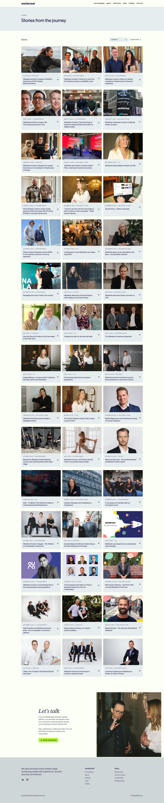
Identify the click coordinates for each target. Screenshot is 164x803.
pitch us (139, 3)
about (108, 3)
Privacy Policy (119, 772)
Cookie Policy (119, 778)
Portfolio (87, 778)
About (87, 775)
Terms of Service (120, 775)
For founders (99, 3)
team (125, 3)
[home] (28, 3)
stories (132, 3)
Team (87, 781)
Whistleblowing (119, 781)
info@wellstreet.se (137, 796)
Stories (87, 784)
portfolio (117, 3)
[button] (119, 40)
